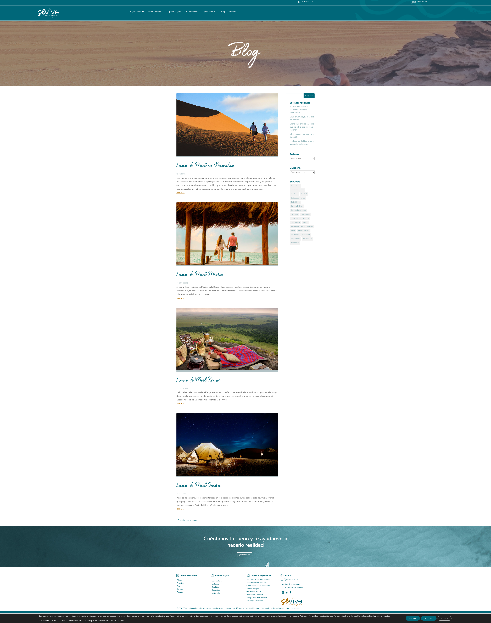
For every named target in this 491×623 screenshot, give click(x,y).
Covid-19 (304, 194)
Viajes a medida (137, 12)
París (303, 226)
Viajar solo (216, 593)
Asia (178, 586)
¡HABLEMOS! (244, 554)
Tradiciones (306, 234)
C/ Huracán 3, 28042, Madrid (292, 587)
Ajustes (444, 618)
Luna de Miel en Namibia (205, 166)
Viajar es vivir (295, 239)
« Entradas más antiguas (186, 520)
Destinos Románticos (298, 210)
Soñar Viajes (295, 234)
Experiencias (192, 12)
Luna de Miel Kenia (198, 380)
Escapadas (294, 214)
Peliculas (310, 226)
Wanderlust (295, 243)
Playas (293, 230)
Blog (223, 12)
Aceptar (412, 618)
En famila (215, 584)
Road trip (215, 587)
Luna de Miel (295, 222)
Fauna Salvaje (296, 218)
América (180, 583)
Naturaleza (295, 226)
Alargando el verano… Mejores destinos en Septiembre (299, 110)
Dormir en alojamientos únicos (258, 579)
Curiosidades (295, 202)
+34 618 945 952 (421, 2)
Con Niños (294, 194)
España (180, 592)
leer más (180, 193)
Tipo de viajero (174, 12)
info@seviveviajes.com (291, 584)
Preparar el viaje (303, 230)
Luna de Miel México (199, 275)
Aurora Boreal (295, 186)
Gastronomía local (254, 592)
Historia (306, 218)
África (179, 580)
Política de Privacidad (309, 616)
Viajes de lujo (307, 239)
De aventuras (217, 581)
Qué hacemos (209, 12)
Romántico (216, 590)
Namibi (305, 222)
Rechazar (429, 618)
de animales (257, 583)
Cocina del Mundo (297, 190)
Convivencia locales (258, 586)
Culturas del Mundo (298, 198)
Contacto (232, 12)
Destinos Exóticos (154, 12)
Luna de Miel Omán (198, 485)
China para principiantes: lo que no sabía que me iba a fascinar (302, 127)
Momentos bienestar (255, 595)
